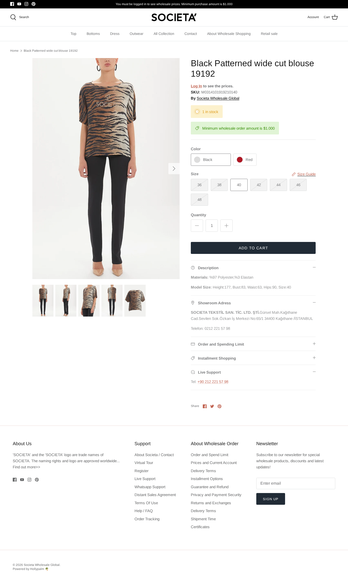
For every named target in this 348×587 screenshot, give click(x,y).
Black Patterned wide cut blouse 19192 (51, 50)
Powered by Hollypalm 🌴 (31, 569)
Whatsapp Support (150, 487)
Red (249, 159)
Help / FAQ (144, 511)
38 (219, 185)
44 (278, 185)
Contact (190, 34)
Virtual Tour (144, 462)
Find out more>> (26, 467)
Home (14, 50)
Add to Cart (253, 248)
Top (73, 34)
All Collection (164, 34)
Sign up (270, 499)
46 (298, 185)
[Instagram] (26, 4)
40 (239, 185)
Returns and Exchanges (211, 503)
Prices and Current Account (214, 462)
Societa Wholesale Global (218, 98)
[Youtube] (19, 4)
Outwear (136, 34)
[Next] (174, 168)
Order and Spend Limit (209, 455)
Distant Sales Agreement (155, 495)
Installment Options (207, 478)
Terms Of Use (146, 503)
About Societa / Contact (154, 455)
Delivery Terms (203, 471)
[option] (106, 168)
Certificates (200, 527)
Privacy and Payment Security (216, 495)
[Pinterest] (33, 4)
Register (142, 471)
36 (199, 185)
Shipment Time (203, 519)
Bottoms (93, 34)
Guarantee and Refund (210, 487)
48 (199, 199)
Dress (114, 34)
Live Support (145, 478)
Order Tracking (147, 519)
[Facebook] (12, 4)
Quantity (198, 215)
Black (207, 159)
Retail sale (269, 34)
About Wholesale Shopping (229, 34)
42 (259, 185)
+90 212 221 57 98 (212, 381)
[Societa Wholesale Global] (174, 17)
